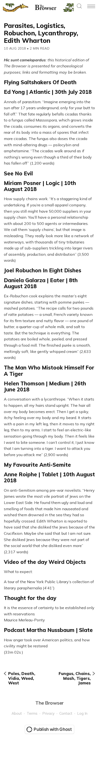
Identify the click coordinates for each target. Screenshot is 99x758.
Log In (82, 713)
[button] (79, 6)
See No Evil (18, 173)
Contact (65, 713)
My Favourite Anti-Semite (37, 464)
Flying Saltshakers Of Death (40, 82)
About (17, 713)
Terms (32, 713)
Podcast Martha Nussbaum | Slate (48, 630)
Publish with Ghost (53, 729)
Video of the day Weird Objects (45, 562)
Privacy (48, 713)
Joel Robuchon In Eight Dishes (42, 270)
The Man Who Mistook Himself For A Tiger (49, 370)
